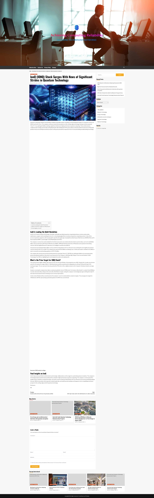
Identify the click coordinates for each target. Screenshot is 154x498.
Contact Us (40, 67)
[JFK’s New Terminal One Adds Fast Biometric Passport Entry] (96, 480)
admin (32, 420)
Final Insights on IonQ (36, 228)
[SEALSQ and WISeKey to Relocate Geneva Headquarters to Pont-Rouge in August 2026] (85, 408)
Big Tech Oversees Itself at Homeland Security (107, 86)
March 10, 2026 (56, 490)
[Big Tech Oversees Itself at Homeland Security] (58, 480)
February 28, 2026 (36, 420)
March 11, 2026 (36, 490)
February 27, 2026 (59, 420)
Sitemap (54, 67)
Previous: (41, 392)
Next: (81, 392)
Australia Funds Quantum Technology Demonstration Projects (62, 418)
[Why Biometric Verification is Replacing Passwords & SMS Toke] (38, 480)
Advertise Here (32, 67)
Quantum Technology (34, 74)
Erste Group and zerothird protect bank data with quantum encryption (39, 418)
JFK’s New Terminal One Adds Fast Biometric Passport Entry (110, 92)
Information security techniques (104, 117)
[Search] (124, 67)
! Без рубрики (100, 109)
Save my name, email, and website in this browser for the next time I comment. (49, 462)
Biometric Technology (102, 112)
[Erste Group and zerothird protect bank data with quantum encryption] (40, 408)
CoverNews (80, 496)
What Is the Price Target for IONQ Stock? (41, 226)
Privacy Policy (47, 67)
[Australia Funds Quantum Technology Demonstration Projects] (62, 408)
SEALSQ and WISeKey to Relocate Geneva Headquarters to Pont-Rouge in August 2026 (85, 418)
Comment (32, 435)
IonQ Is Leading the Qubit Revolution (40, 224)
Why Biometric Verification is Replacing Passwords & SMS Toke (109, 83)
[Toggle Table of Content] (48, 223)
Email (64, 452)
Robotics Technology (101, 121)
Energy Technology (101, 114)
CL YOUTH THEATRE (101, 128)
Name (32, 452)
